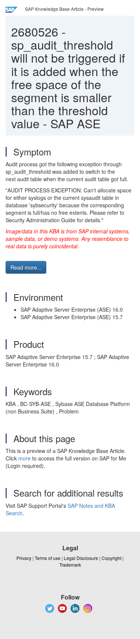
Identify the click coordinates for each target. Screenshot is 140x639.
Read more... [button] (25, 267)
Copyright (111, 558)
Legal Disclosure (81, 558)
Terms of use (47, 558)
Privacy (23, 558)
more (24, 458)
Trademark (70, 564)
